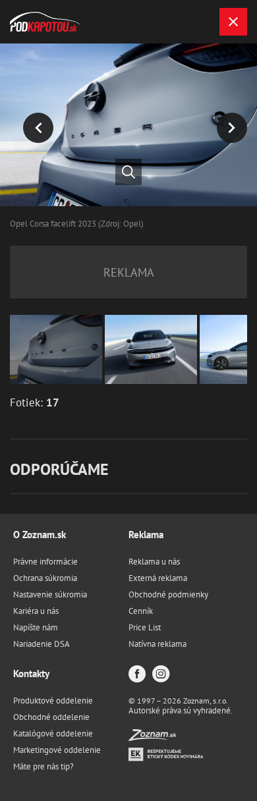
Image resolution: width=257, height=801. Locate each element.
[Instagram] (160, 675)
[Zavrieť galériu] (233, 22)
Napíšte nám (35, 627)
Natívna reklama (157, 643)
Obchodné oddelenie (51, 717)
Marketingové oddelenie (57, 750)
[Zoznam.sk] (152, 737)
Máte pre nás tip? (43, 766)
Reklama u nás (154, 561)
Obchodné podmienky (168, 594)
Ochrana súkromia (45, 578)
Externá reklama (157, 578)
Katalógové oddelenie (53, 733)
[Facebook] (137, 675)
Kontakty (31, 673)
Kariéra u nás (36, 611)
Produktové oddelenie (53, 700)
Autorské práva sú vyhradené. (180, 710)
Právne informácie (45, 561)
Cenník (140, 611)
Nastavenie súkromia (50, 594)
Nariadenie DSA (41, 643)
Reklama (145, 534)
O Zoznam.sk (39, 534)
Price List (144, 627)
